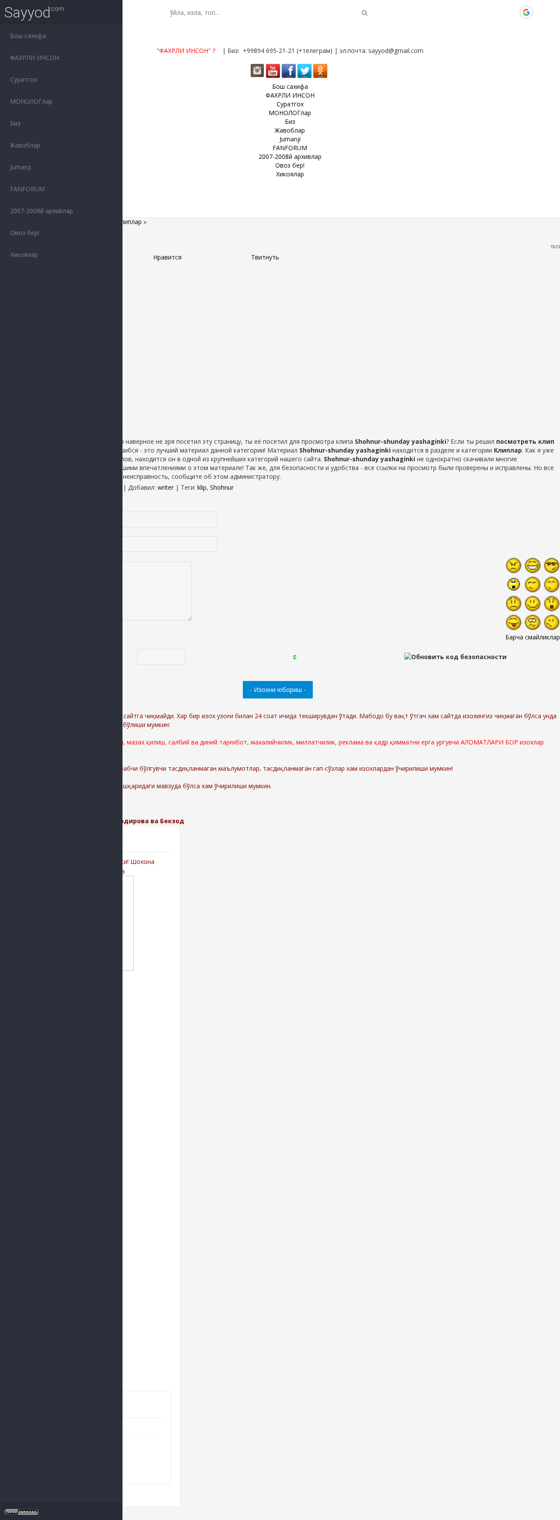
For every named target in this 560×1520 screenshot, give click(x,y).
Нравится (167, 257)
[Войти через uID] (466, 12)
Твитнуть (265, 257)
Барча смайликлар (532, 637)
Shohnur (222, 487)
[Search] (364, 12)
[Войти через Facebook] (496, 12)
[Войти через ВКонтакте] (481, 12)
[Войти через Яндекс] (511, 12)
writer (166, 487)
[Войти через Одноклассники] (541, 12)
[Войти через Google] (526, 12)
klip (201, 487)
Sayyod (27, 12)
